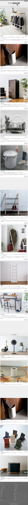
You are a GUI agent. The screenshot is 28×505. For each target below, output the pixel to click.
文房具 (1, 451)
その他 (19, 6)
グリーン (2, 489)
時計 (1, 495)
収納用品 (2, 66)
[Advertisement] (14, 183)
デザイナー (13, 6)
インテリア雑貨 (2, 314)
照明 (1, 496)
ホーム (1, 6)
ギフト (16, 6)
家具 (1, 492)
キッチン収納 (16, 485)
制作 (17, 6)
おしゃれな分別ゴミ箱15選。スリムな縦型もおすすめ (9, 315)
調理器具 (15, 489)
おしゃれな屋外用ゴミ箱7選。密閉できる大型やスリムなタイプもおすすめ (12, 172)
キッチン (6, 6)
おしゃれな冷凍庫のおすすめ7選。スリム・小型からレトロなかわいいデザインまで (13, 104)
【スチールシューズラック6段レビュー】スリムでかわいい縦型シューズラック (12, 286)
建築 (11, 6)
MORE (25, 108)
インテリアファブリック (3, 485)
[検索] (17, 4)
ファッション (9, 6)
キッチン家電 (2, 477)
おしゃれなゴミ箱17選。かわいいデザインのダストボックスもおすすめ (11, 384)
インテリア (3, 6)
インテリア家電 (2, 486)
